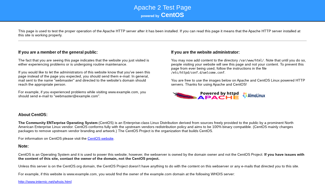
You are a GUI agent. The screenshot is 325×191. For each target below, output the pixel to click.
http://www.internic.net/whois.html (45, 182)
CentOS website (100, 138)
